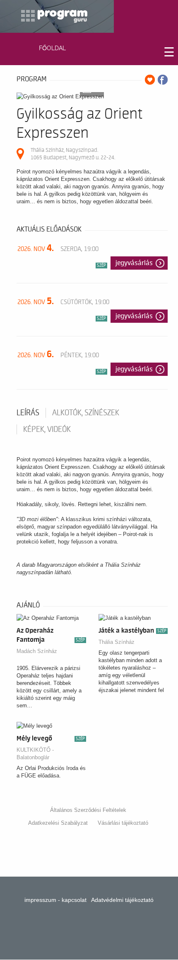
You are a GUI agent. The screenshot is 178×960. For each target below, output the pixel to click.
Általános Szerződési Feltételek (88, 810)
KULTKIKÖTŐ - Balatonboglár (35, 753)
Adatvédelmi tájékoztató (122, 900)
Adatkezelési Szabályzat (58, 823)
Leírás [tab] (28, 412)
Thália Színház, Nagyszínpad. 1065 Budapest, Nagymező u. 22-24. (73, 154)
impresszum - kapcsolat (55, 900)
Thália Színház (117, 642)
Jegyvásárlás (134, 263)
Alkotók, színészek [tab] (85, 412)
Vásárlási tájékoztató (123, 823)
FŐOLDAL (52, 48)
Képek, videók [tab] (47, 429)
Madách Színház (37, 651)
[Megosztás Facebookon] (163, 80)
